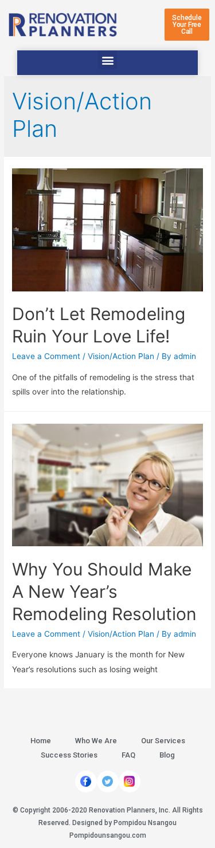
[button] (187, 25)
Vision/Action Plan (121, 356)
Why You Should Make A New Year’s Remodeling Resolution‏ (104, 591)
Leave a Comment (46, 356)
